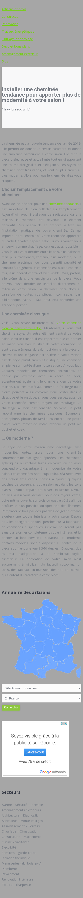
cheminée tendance (63, 204)
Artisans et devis (14, 9)
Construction (11, 16)
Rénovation (10, 24)
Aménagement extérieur (20, 54)
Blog (5, 61)
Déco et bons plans (16, 46)
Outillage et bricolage (17, 39)
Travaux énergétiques (18, 31)
